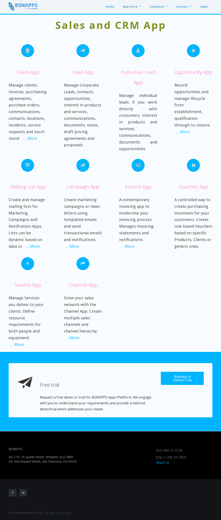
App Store (130, 6)
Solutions (157, 6)
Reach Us (162, 462)
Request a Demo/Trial (182, 378)
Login (204, 6)
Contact (182, 6)
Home (110, 6)
